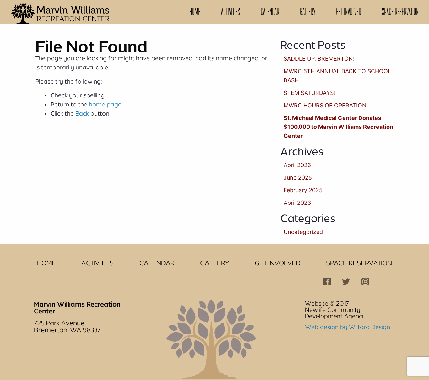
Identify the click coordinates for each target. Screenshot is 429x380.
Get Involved (348, 11)
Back (82, 113)
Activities (230, 11)
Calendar (270, 11)
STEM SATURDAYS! (309, 93)
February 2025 (303, 190)
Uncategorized (303, 232)
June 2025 (298, 177)
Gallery (307, 11)
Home (194, 11)
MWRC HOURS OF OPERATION (325, 105)
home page (105, 104)
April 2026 (297, 165)
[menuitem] (195, 12)
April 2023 (297, 202)
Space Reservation (400, 11)
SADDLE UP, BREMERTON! (319, 58)
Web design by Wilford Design (347, 326)
